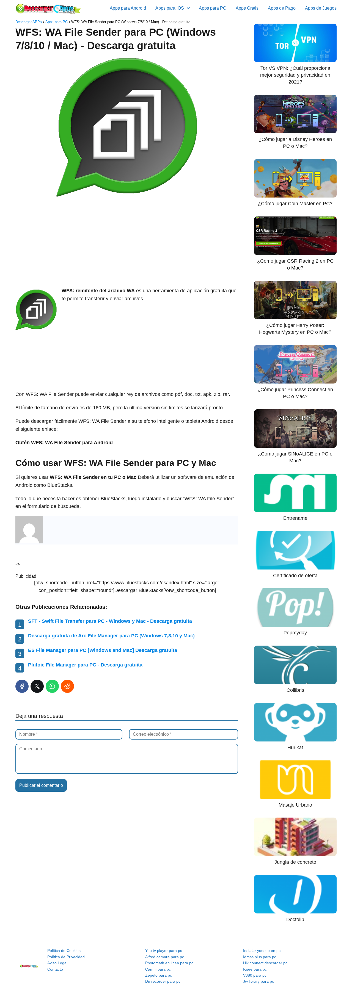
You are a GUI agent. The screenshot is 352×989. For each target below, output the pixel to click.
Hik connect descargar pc (265, 963)
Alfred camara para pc (164, 957)
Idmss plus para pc (259, 957)
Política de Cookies (64, 950)
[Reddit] (67, 686)
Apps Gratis (247, 8)
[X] (37, 686)
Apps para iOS (169, 8)
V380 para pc (254, 975)
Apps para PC (212, 8)
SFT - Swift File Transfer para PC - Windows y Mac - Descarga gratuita (110, 621)
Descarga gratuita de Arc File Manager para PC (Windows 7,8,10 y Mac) (111, 635)
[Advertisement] (126, 242)
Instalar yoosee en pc (261, 950)
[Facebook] (22, 686)
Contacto (55, 969)
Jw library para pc (258, 981)
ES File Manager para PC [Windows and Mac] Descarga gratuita (102, 650)
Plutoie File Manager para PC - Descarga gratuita (85, 665)
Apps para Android (128, 8)
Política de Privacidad (66, 957)
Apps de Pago (282, 8)
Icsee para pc (255, 969)
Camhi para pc (158, 969)
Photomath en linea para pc (169, 963)
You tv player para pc (163, 950)
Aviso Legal (57, 963)
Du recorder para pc (162, 981)
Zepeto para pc (158, 975)
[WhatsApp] (52, 686)
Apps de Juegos (321, 8)
